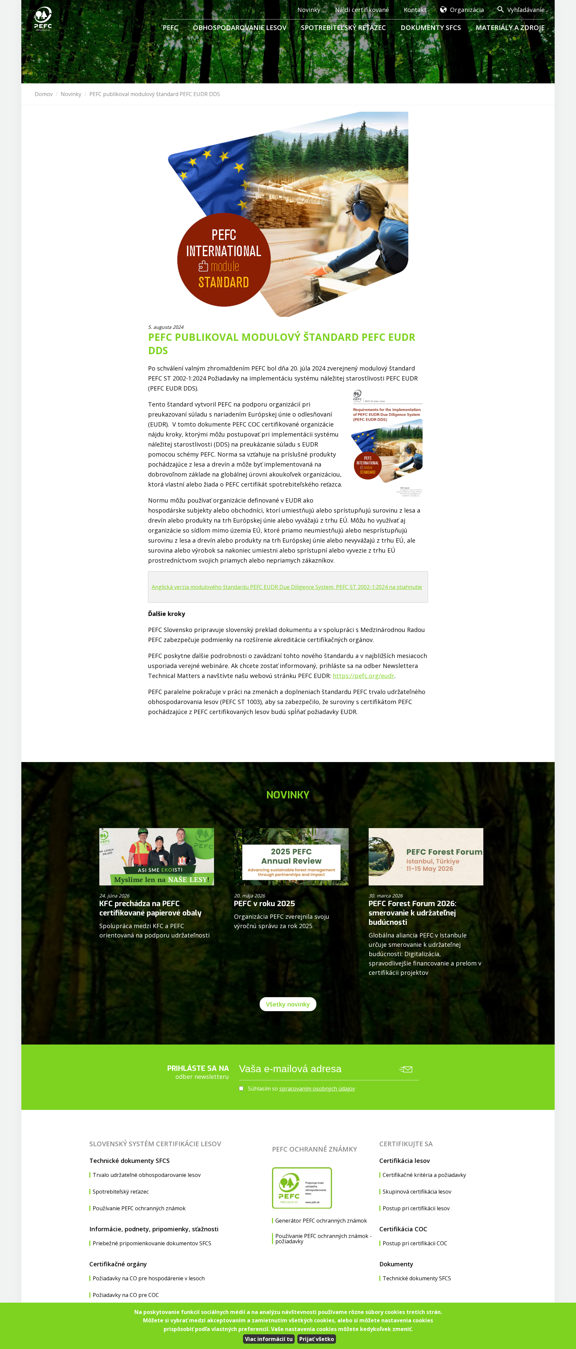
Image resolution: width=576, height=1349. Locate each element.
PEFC (170, 27)
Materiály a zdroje (510, 27)
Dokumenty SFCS (431, 27)
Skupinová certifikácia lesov (417, 1191)
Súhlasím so (301, 1088)
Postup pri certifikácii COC (415, 1243)
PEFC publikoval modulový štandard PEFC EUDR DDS (154, 94)
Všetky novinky (288, 1004)
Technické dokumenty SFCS (129, 1161)
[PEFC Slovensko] (43, 18)
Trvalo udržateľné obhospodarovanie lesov (147, 1175)
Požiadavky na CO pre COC (126, 1295)
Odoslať (405, 1069)
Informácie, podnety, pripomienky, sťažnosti (154, 1229)
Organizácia (467, 10)
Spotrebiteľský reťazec (343, 27)
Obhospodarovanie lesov (239, 27)
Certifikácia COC (403, 1229)
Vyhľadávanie (526, 10)
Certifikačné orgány (118, 1264)
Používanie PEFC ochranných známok (139, 1208)
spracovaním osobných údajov (317, 1088)
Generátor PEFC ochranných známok (321, 1220)
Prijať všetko (316, 1339)
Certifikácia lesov (404, 1161)
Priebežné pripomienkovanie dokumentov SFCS (152, 1243)
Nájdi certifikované (362, 10)
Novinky (308, 10)
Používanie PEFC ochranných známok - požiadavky (323, 1238)
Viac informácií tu (269, 1339)
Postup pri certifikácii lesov (416, 1208)
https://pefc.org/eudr (363, 676)
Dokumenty (396, 1264)
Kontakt (415, 10)
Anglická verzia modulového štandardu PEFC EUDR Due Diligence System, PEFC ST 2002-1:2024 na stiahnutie (287, 587)
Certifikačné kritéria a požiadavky (424, 1175)
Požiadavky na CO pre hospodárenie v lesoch (149, 1278)
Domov (44, 94)
